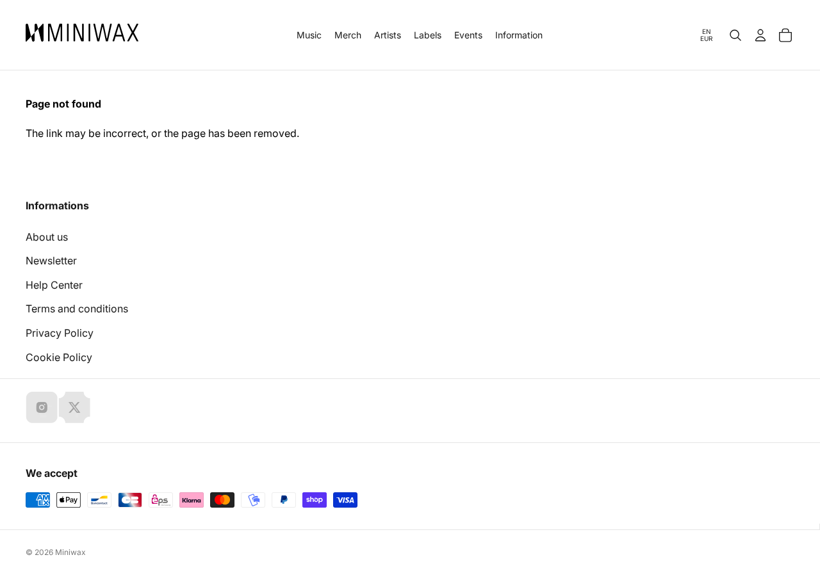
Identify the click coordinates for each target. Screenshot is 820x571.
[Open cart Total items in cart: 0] (785, 35)
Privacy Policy (60, 332)
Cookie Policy (59, 357)
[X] (74, 407)
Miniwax (70, 552)
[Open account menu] (760, 35)
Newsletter (51, 260)
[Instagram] (42, 407)
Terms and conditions (77, 308)
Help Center (54, 284)
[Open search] (735, 35)
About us (47, 236)
